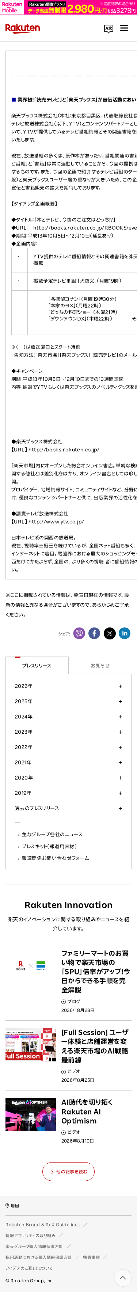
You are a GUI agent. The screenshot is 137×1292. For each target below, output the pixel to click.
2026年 (24, 686)
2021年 (23, 762)
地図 (15, 1206)
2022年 (24, 747)
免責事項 (91, 1257)
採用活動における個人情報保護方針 (38, 1257)
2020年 (24, 777)
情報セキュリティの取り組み (30, 1235)
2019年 (23, 792)
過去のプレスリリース (37, 808)
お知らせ (100, 665)
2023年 (24, 731)
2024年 (24, 716)
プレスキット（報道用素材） (49, 846)
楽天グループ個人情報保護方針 (34, 1246)
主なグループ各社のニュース (52, 834)
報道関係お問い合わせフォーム (55, 858)
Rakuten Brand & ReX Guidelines (42, 1225)
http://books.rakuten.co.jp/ (64, 449)
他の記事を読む (71, 1171)
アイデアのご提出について (29, 1268)
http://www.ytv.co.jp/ (56, 521)
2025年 (24, 701)
